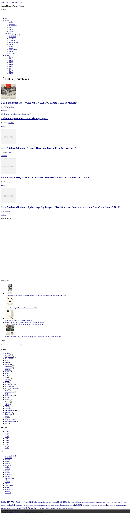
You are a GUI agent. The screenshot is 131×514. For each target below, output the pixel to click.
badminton (12, 37)
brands (7, 20)
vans (6, 418)
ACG (27, 502)
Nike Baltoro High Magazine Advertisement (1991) (21, 308)
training (11, 51)
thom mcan (8, 414)
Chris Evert (89, 502)
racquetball (8, 474)
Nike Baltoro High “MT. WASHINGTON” (19, 320)
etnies (7, 373)
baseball (11, 38)
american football (14, 35)
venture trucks (9, 419)
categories (8, 33)
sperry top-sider (10, 410)
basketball (12, 40)
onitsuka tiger (9, 392)
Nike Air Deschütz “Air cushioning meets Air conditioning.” (24, 324)
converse (12, 24)
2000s (11, 57)
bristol (7, 362)
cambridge (8, 366)
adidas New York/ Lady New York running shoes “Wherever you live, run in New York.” (34, 336)
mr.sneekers (8, 384)
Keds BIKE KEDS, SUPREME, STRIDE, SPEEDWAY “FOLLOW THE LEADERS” (45, 177)
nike (10, 27)
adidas (11, 22)
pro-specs (8, 399)
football (124, 502)
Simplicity (16, 510)
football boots (5, 505)
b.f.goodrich (9, 357)
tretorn (7, 416)
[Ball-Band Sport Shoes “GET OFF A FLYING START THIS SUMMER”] (8, 98)
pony (6, 394)
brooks (7, 364)
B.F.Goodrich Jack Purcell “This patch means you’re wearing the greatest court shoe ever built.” (36, 295)
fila (6, 377)
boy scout (8, 465)
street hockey (9, 485)
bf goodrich (72, 502)
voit (6, 423)
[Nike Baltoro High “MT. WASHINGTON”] (10, 318)
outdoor (11, 44)
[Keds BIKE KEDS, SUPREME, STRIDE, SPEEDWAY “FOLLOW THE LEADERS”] (8, 173)
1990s (11, 59)
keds (9, 152)
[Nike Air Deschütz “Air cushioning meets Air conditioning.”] (25, 322)
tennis (11, 48)
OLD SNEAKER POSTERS (18, 512)
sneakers (7, 482)
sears (6, 408)
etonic (7, 375)
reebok (11, 31)
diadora (7, 370)
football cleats (14, 505)
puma (11, 29)
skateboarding (13, 42)
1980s (11, 61)
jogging (31, 505)
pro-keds (8, 397)
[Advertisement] (18, 233)
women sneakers (57, 508)
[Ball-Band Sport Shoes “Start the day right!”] (16, 114)
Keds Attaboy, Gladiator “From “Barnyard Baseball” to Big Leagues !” (38, 148)
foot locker (23, 505)
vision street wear (10, 421)
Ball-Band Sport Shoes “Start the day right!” (24, 118)
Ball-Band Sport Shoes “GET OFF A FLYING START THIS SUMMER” (39, 102)
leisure (7, 471)
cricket (7, 467)
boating (7, 463)
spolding (7, 412)
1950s (11, 66)
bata (6, 360)
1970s (11, 62)
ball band (11, 107)
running (7, 476)
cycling (7, 469)
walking (48, 508)
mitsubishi (39, 505)
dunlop (7, 371)
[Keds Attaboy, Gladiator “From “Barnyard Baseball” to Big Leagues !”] (8, 144)
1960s (11, 64)
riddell (7, 405)
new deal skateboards (12, 388)
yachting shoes (68, 508)
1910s (11, 74)
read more (4, 110)
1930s (11, 70)
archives (7, 55)
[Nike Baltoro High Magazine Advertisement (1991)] (10, 306)
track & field (13, 50)
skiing (7, 480)
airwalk (7, 355)
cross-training (117, 502)
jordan (7, 381)
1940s (11, 68)
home (6, 18)
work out (12, 53)
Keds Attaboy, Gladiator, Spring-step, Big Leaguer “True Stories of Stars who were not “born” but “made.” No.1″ (60, 207)
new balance (13, 26)
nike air (61, 505)
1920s (11, 72)
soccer (11, 46)
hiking (27, 505)
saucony (7, 406)
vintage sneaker (38, 508)
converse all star (107, 502)
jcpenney (8, 379)
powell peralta (9, 395)
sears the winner (89, 505)
